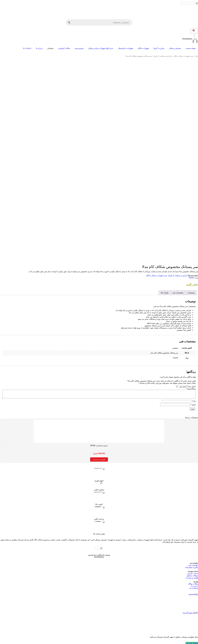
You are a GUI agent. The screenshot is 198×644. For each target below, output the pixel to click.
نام (194, 401)
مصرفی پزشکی (175, 48)
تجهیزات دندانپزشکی (125, 48)
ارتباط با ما (27, 48)
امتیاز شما (191, 386)
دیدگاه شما (191, 389)
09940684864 (187, 39)
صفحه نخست (191, 48)
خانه (196, 56)
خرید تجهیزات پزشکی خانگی (183, 56)
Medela (191, 278)
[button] (1, 440)
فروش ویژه (79, 48)
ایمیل (193, 405)
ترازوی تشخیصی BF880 (99, 445)
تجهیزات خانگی (143, 48)
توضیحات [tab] (190, 293)
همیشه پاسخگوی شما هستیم (99, 555)
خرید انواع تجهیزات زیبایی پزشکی (100, 48)
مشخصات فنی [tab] (177, 293)
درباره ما (39, 48)
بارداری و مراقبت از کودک (162, 56)
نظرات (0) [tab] (164, 293)
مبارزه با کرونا (159, 48)
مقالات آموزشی (64, 48)
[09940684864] (195, 41)
